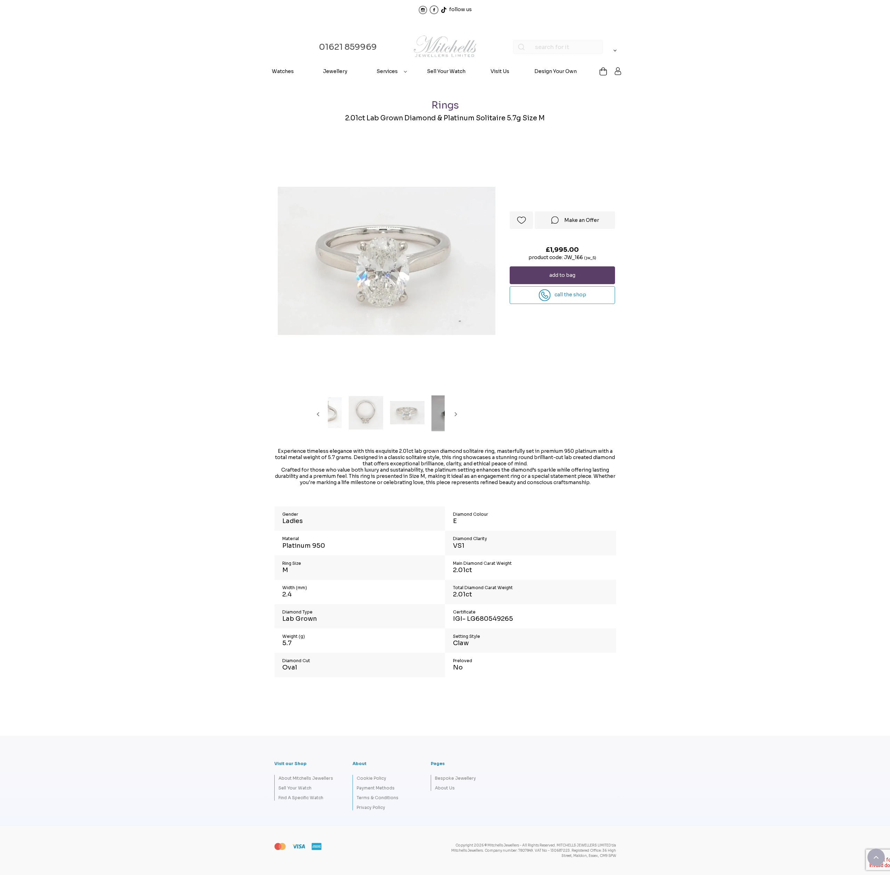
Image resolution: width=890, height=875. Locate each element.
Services (387, 71)
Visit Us (500, 71)
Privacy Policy (371, 807)
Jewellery (335, 71)
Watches (283, 71)
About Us (445, 787)
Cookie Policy (371, 778)
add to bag (562, 275)
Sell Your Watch (446, 71)
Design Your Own (555, 71)
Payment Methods (376, 787)
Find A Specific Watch (300, 797)
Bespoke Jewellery (455, 778)
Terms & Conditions (377, 797)
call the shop (569, 294)
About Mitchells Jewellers (305, 778)
